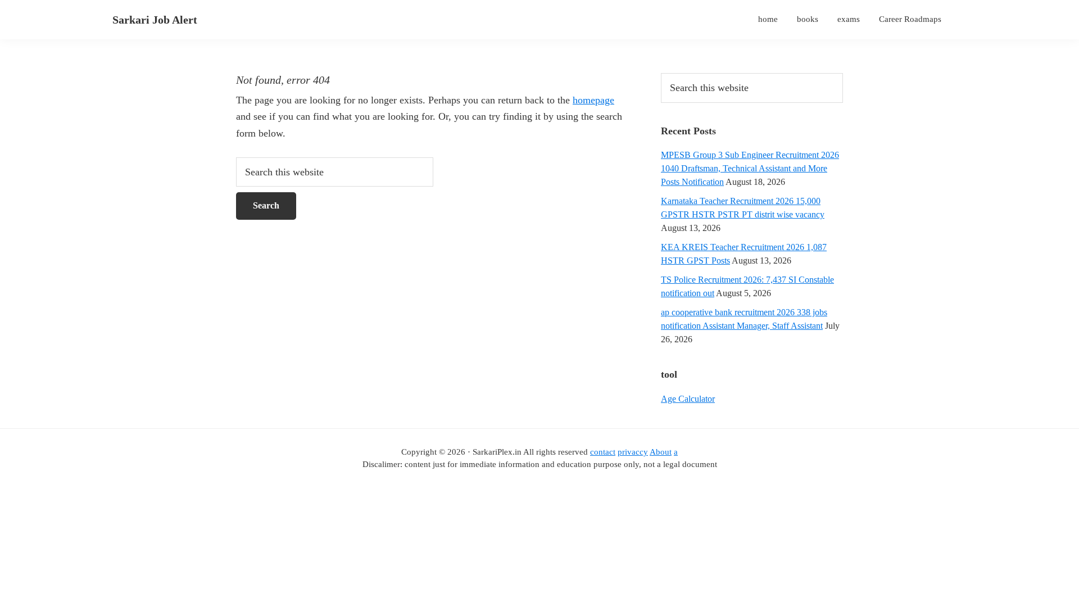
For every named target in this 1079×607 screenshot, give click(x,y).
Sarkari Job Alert (154, 19)
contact (602, 451)
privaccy (633, 451)
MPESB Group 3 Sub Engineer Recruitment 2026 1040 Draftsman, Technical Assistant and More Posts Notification (750, 168)
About (661, 451)
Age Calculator (688, 399)
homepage (593, 100)
